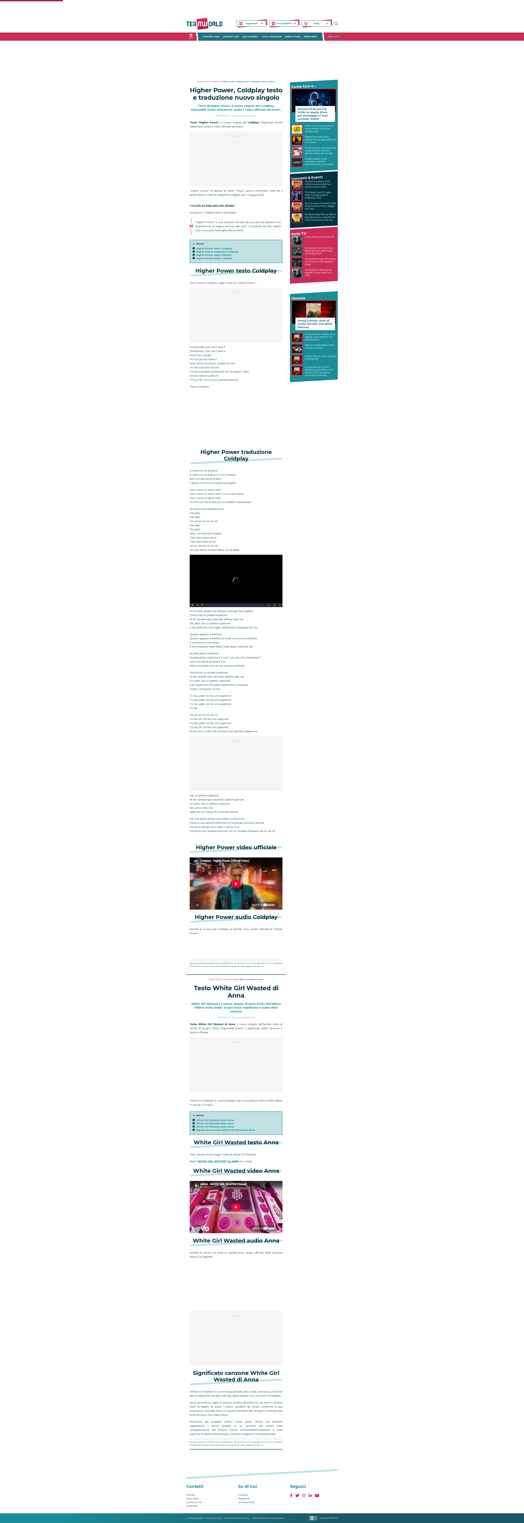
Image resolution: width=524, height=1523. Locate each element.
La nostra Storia (246, 1502)
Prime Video (310, 36)
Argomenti (251, 23)
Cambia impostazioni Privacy (237, 1518)
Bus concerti (250, 36)
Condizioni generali (194, 1518)
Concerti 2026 (211, 36)
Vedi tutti (334, 36)
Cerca (336, 23)
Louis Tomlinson (272, 36)
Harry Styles (292, 36)
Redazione (244, 1498)
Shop (316, 23)
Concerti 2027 (231, 36)
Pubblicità (191, 1506)
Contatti (190, 1495)
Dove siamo (192, 1498)
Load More (236, 1456)
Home (200, 82)
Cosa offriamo (284, 23)
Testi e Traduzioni (212, 82)
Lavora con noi (194, 1502)
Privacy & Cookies (214, 1518)
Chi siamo (243, 1495)
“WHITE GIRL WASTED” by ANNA (218, 1161)
